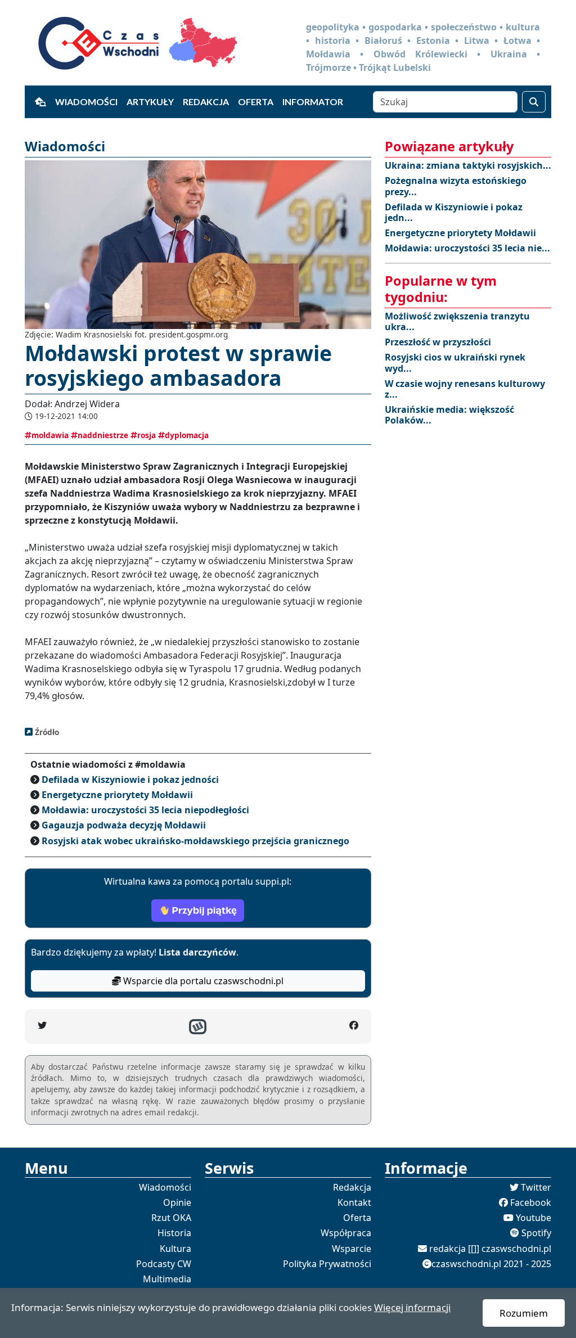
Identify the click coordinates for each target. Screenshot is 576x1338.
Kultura (175, 1248)
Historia (174, 1233)
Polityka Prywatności (327, 1264)
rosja (146, 435)
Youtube (533, 1217)
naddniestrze (103, 435)
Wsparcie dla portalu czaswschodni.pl (202, 981)
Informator (312, 101)
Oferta (255, 101)
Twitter (536, 1187)
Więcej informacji (412, 1307)
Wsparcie (351, 1248)
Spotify (536, 1233)
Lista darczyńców (197, 952)
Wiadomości (86, 101)
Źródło (46, 732)
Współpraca (346, 1233)
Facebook (530, 1202)
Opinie (177, 1202)
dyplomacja (187, 435)
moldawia (50, 435)
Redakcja (206, 101)
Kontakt (354, 1202)
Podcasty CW (163, 1264)
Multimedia (167, 1279)
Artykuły (150, 101)
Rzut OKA (171, 1217)
